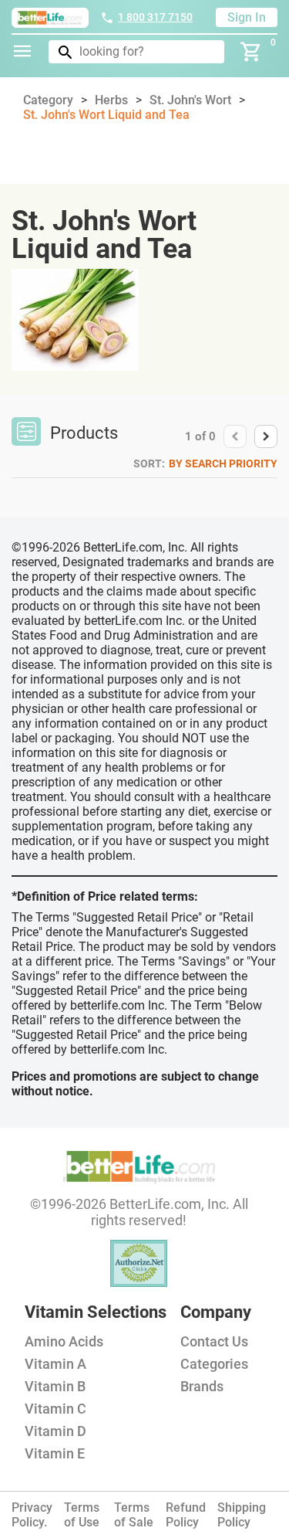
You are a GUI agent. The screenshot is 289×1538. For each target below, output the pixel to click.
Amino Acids (64, 1341)
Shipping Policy (241, 1515)
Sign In (246, 17)
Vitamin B (55, 1386)
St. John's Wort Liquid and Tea (106, 114)
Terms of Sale (133, 1515)
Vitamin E (55, 1453)
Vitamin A (55, 1364)
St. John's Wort (190, 100)
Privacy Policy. (32, 1515)
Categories (214, 1364)
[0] (251, 51)
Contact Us (214, 1341)
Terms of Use (81, 1515)
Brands (201, 1386)
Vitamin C (55, 1408)
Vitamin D (55, 1431)
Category (48, 100)
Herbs (111, 100)
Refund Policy (186, 1515)
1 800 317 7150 (155, 17)
